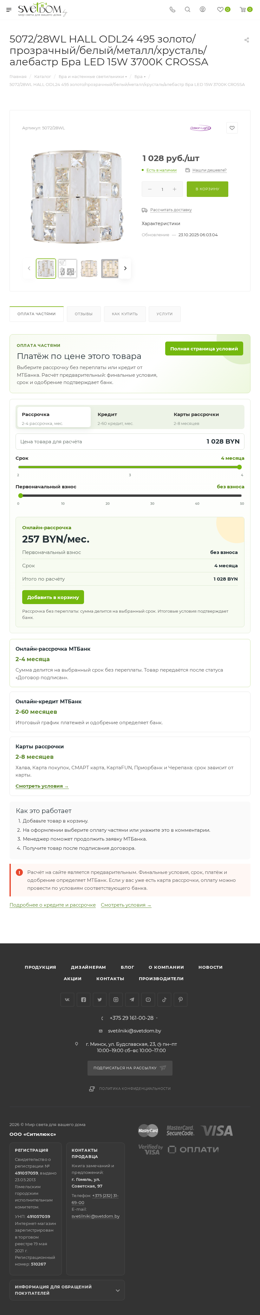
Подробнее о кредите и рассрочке (53, 905)
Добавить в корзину (53, 597)
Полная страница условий (204, 349)
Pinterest (180, 999)
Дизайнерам (88, 967)
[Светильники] (43, 9)
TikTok (164, 999)
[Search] (187, 10)
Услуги (165, 314)
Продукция (40, 967)
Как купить (125, 314)
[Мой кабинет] (202, 10)
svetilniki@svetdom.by (134, 1031)
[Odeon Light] (200, 127)
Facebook (83, 999)
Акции (73, 978)
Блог (127, 967)
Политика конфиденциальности (135, 1089)
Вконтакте (67, 999)
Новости (210, 967)
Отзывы (84, 314)
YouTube (148, 999)
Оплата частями (36, 314)
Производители (161, 978)
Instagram (116, 999)
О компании (166, 967)
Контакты (110, 978)
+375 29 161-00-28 (131, 1018)
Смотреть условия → (42, 786)
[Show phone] (172, 10)
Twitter (100, 999)
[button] (229, 919)
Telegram (132, 999)
